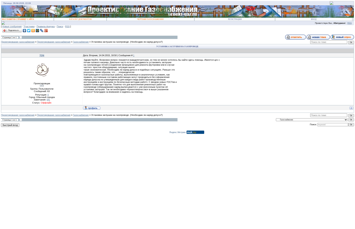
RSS (349, 23)
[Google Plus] (46, 30)
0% (48, 99)
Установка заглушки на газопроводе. (110, 42)
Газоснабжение (81, 42)
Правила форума (46, 26)
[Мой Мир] (37, 30)
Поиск (60, 26)
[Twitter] (29, 30)
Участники (29, 26)
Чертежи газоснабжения (150, 19)
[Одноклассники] (33, 30)
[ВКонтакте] (24, 30)
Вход (313, 19)
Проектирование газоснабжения (18, 42)
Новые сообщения (12, 26)
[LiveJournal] (42, 30)
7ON (41, 55)
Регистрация (235, 19)
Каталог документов (80, 19)
